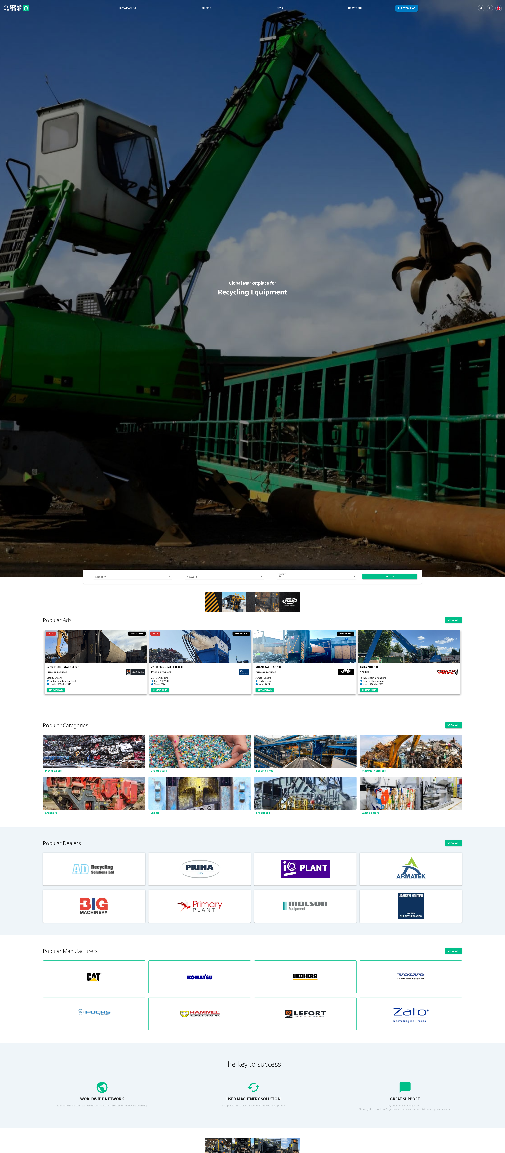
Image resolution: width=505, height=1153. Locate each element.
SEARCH (390, 576)
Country (282, 574)
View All (454, 620)
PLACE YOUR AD (406, 8)
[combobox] (132, 576)
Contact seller (53, 690)
